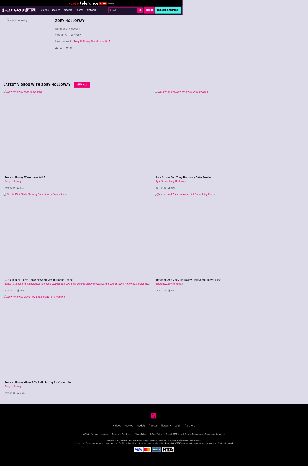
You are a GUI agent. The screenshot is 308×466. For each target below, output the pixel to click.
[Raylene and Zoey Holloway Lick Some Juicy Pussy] (229, 235)
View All (82, 84)
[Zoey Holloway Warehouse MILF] (78, 132)
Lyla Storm (162, 181)
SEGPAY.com (179, 443)
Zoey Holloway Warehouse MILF (92, 41)
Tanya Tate (11, 284)
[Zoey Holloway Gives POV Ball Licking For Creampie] (78, 337)
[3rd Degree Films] (19, 10)
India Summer (78, 284)
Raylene (33, 284)
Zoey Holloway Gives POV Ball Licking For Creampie (38, 382)
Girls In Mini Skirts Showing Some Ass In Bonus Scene (39, 280)
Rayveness (93, 284)
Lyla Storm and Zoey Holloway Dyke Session (184, 177)
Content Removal (225, 443)
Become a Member (168, 10)
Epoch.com (90, 443)
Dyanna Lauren (108, 284)
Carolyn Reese (144, 284)
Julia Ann (23, 284)
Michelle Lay (62, 284)
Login (149, 10)
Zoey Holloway (13, 181)
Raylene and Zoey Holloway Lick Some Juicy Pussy (188, 280)
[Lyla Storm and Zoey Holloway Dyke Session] (229, 132)
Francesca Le (46, 284)
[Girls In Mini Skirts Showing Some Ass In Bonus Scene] (78, 235)
